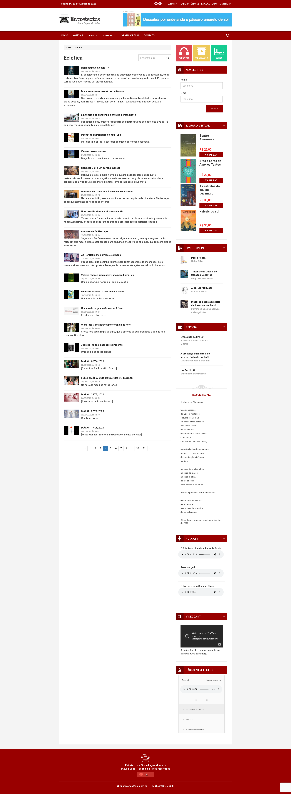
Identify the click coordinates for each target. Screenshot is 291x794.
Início (64, 35)
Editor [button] (171, 3)
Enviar (214, 108)
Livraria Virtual (129, 35)
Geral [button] (91, 35)
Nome (184, 79)
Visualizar (211, 155)
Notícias (78, 35)
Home (68, 47)
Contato (225, 3)
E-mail (184, 93)
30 (137, 448)
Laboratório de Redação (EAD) (199, 3)
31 (144, 448)
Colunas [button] (107, 35)
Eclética (78, 47)
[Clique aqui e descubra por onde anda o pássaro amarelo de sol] (177, 19)
